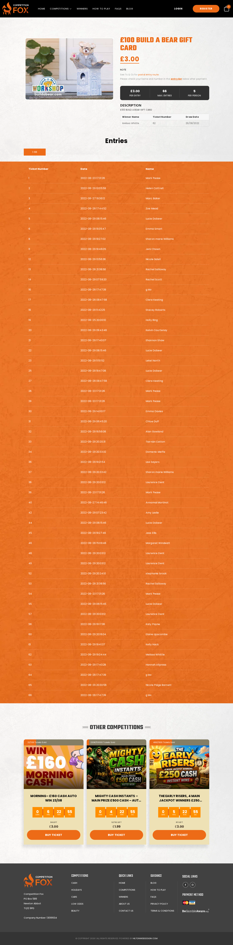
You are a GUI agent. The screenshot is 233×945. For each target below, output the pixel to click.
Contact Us (126, 910)
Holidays (76, 889)
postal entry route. (148, 74)
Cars (74, 896)
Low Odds (77, 903)
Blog (129, 8)
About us (124, 903)
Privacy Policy (159, 903)
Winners (82, 8)
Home (41, 8)
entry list (176, 78)
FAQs (118, 8)
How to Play (101, 8)
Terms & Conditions (162, 910)
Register (206, 8)
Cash (74, 882)
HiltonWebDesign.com (145, 938)
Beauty (75, 910)
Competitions (59, 8)
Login (178, 8)
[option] (69, 69)
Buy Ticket (53, 835)
